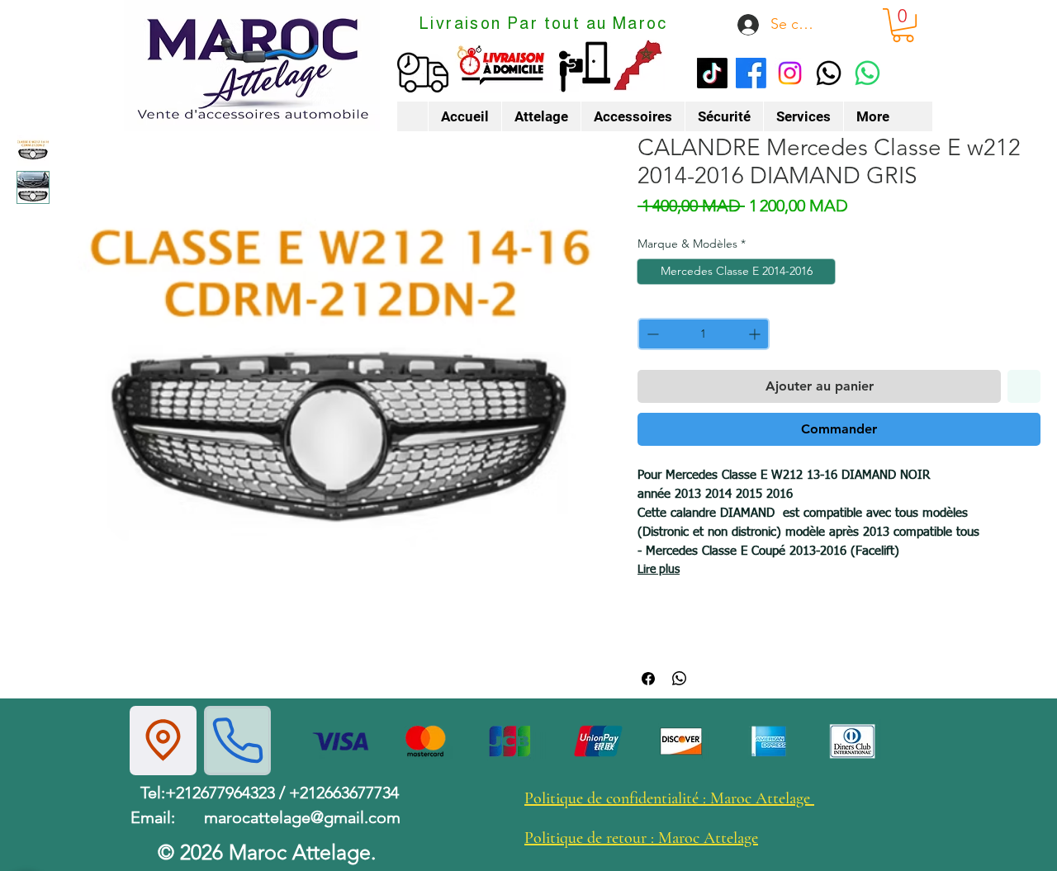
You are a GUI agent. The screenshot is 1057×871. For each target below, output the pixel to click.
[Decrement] (651, 334)
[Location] (163, 740)
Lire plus (659, 569)
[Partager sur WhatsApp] (680, 679)
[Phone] (237, 740)
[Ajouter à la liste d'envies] (1023, 386)
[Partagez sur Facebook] (648, 679)
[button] (903, 25)
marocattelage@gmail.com (302, 817)
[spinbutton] (703, 334)
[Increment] (756, 334)
